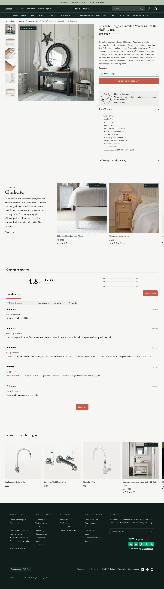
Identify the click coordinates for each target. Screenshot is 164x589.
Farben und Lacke (116, 15)
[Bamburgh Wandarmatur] (62, 460)
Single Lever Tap (89, 482)
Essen (32, 15)
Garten (24, 15)
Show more (82, 407)
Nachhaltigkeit (16, 534)
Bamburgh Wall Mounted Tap (55, 482)
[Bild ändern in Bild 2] (10, 41)
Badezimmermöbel (32, 21)
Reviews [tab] (13, 294)
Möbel (12, 21)
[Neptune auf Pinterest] (147, 570)
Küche (15, 15)
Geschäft (8, 8)
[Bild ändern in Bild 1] (10, 29)
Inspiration (31, 8)
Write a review (150, 293)
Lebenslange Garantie (19, 530)
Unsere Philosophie (18, 519)
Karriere (88, 541)
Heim (6, 21)
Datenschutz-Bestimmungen (128, 569)
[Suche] (141, 8)
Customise (103, 68)
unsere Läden (15, 527)
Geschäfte (19, 8)
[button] (120, 276)
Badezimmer (65, 15)
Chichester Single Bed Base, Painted (70, 236)
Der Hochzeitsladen (68, 530)
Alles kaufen (10, 232)
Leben (40, 15)
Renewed (137, 15)
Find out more (120, 103)
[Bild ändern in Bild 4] (10, 65)
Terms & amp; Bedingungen (88, 569)
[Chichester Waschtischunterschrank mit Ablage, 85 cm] (140, 460)
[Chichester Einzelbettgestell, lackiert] (82, 208)
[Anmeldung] (149, 8)
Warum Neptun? (45, 8)
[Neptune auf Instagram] (152, 570)
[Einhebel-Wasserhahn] (101, 460)
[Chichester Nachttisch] (134, 208)
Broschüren (65, 519)
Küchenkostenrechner (94, 537)
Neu (128, 15)
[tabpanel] (82, 356)
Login (87, 534)
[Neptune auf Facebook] (142, 570)
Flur (75, 15)
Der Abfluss (40, 545)
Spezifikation (105, 109)
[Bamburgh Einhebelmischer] (23, 460)
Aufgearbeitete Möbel (19, 537)
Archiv (146, 15)
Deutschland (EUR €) (19, 569)
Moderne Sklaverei (17, 548)
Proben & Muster (67, 527)
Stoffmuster (64, 523)
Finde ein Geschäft (93, 523)
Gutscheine (40, 537)
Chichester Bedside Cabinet (119, 236)
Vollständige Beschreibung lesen (112, 63)
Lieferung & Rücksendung (112, 160)
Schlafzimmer (51, 15)
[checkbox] (72, 303)
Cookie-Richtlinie (108, 569)
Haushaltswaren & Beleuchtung (92, 15)
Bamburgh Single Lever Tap (15, 482)
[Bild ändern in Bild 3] (10, 53)
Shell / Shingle (109, 74)
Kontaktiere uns (91, 519)
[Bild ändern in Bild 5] (10, 78)
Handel (38, 541)
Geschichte (14, 523)
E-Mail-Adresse (117, 528)
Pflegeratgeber (41, 534)
